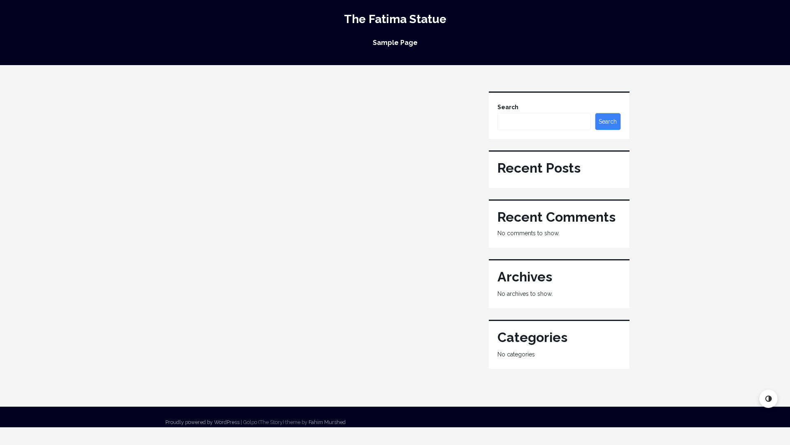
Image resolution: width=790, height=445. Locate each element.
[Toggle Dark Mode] (768, 398)
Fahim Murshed (327, 422)
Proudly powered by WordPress (202, 422)
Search (507, 107)
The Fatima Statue (395, 19)
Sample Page (395, 43)
